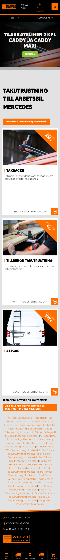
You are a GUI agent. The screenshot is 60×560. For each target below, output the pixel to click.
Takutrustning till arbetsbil (32, 122)
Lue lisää (30, 54)
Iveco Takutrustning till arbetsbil (25, 428)
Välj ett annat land (18, 517)
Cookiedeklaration (17, 523)
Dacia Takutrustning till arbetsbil (37, 425)
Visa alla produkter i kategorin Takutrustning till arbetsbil (25, 407)
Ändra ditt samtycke (18, 529)
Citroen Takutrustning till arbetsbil (27, 417)
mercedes (11, 122)
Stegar (13, 351)
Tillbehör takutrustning (29, 261)
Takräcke (15, 170)
